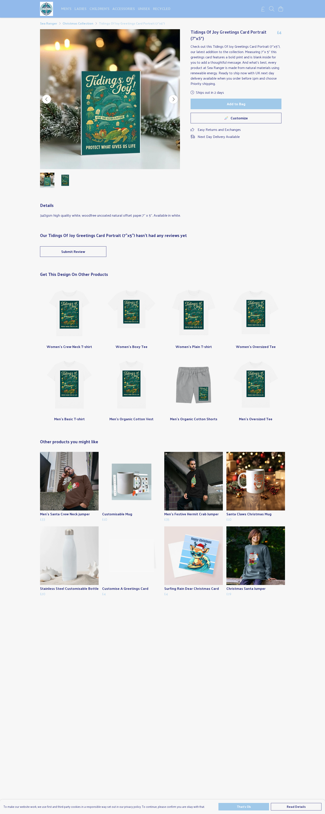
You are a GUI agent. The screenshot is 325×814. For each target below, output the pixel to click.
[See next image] (173, 99)
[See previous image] (46, 99)
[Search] (271, 8)
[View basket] (280, 8)
